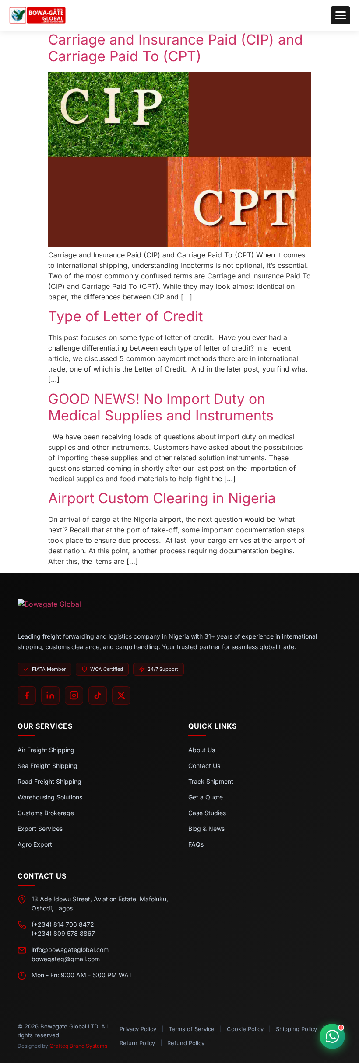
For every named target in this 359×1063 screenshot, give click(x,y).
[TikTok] (97, 695)
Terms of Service (192, 1028)
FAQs (196, 844)
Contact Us (204, 765)
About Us (201, 750)
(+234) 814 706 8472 (63, 924)
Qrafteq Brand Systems (78, 1045)
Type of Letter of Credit (125, 316)
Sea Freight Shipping (47, 765)
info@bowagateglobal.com (70, 949)
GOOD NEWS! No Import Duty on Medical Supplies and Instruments (161, 407)
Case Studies (207, 812)
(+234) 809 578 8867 (63, 933)
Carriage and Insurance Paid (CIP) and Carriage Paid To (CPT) (175, 48)
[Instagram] (74, 695)
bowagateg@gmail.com (66, 958)
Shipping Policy (296, 1028)
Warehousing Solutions (50, 797)
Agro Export (35, 844)
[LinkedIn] (50, 695)
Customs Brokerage (46, 812)
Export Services (40, 828)
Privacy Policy (138, 1028)
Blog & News (206, 828)
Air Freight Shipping (46, 750)
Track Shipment (210, 781)
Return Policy (137, 1042)
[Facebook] (27, 695)
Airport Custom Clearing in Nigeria (162, 498)
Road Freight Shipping (49, 781)
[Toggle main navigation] (340, 15)
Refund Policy (185, 1042)
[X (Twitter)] (121, 695)
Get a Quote (205, 797)
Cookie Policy (245, 1028)
